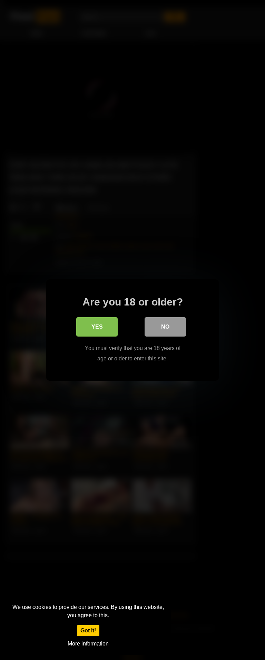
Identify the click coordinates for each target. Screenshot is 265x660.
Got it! (88, 630)
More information (88, 644)
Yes (97, 327)
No (165, 327)
